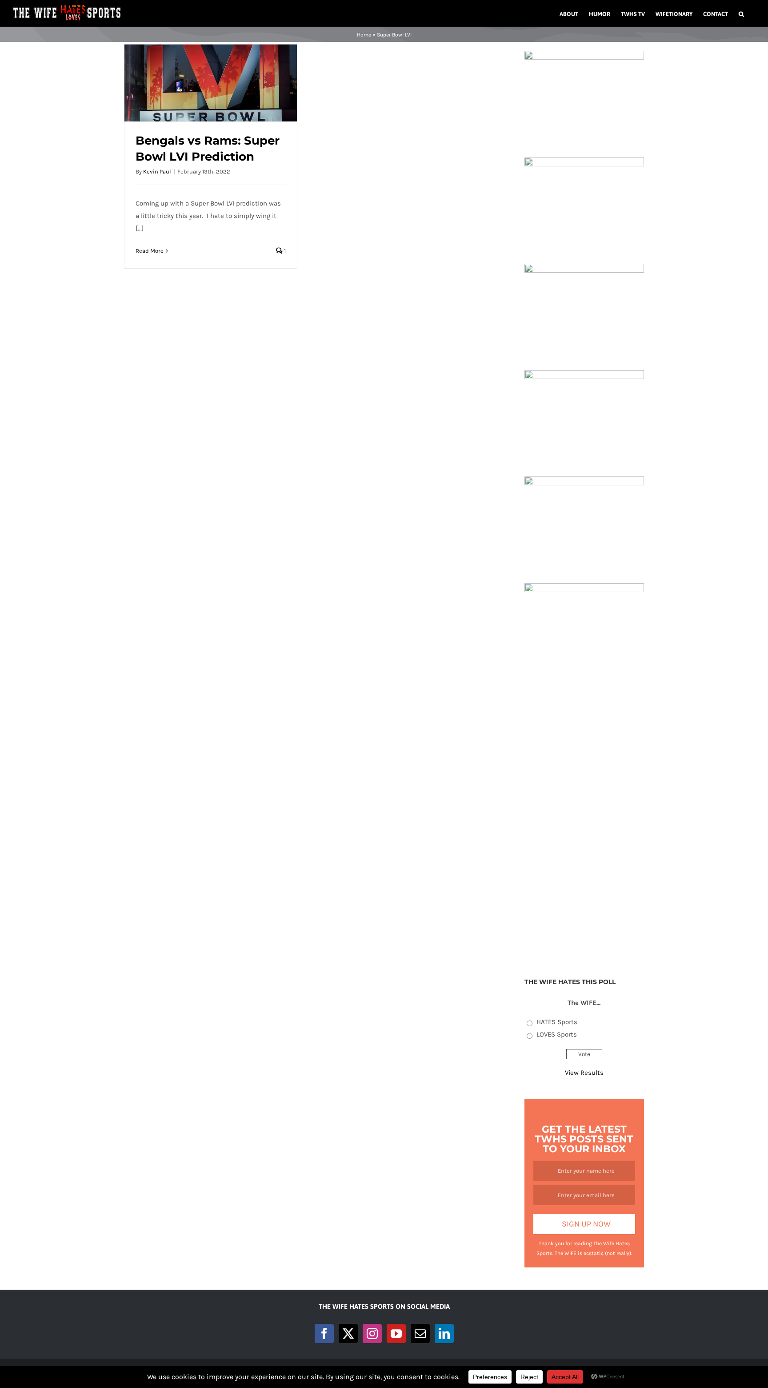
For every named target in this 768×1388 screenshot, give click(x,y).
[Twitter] (348, 1333)
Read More (150, 250)
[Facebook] (324, 1333)
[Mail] (420, 1333)
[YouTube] (396, 1333)
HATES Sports (556, 1022)
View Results (584, 1073)
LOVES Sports (556, 1034)
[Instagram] (372, 1333)
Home (364, 35)
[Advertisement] (584, 823)
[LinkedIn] (444, 1333)
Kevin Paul (157, 171)
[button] (741, 13)
